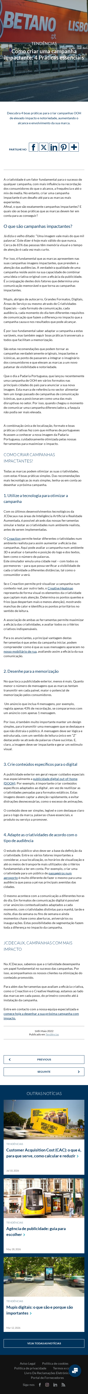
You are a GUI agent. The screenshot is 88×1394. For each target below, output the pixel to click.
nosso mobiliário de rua (20, 651)
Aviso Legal (27, 1363)
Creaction (14, 538)
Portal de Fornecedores (47, 1378)
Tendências (52, 1034)
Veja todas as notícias (44, 1343)
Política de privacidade (30, 1368)
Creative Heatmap (60, 588)
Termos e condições (67, 1368)
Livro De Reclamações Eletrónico (47, 1373)
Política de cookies (55, 1363)
